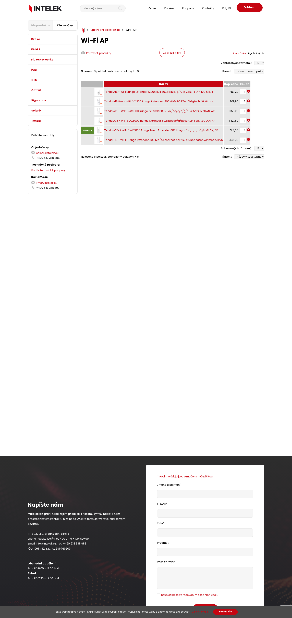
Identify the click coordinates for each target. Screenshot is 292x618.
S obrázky (239, 53)
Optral (36, 90)
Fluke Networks (42, 59)
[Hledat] (118, 8)
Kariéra (169, 8)
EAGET (35, 49)
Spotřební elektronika (105, 30)
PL (229, 8)
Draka (35, 39)
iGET (34, 70)
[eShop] (83, 30)
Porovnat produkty (98, 53)
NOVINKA (87, 130)
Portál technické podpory (48, 170)
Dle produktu (40, 25)
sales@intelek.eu (47, 153)
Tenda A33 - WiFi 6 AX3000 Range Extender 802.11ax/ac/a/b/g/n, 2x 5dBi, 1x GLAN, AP (159, 121)
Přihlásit (250, 7)
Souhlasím (225, 611)
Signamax (38, 100)
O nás (152, 8)
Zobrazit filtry (172, 53)
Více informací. (200, 611)
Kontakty (208, 8)
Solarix (36, 111)
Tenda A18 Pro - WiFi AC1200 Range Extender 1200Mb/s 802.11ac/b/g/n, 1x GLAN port (159, 101)
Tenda (36, 121)
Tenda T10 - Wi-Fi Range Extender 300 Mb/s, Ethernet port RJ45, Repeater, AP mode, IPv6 (163, 140)
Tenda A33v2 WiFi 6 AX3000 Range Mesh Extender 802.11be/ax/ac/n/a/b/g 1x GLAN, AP (161, 130)
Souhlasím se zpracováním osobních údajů (189, 595)
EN (224, 8)
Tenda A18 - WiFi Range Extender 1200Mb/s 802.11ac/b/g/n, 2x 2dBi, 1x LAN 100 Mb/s (158, 92)
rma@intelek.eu (46, 183)
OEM (34, 80)
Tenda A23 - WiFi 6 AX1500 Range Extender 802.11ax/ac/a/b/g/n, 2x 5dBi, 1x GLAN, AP (159, 111)
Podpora (188, 8)
